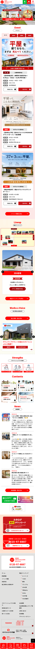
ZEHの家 (24, 587)
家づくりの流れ (6, 613)
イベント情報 (5, 579)
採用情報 (21, 613)
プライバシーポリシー (25, 616)
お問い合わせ (22, 611)
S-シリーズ (25, 576)
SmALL (24, 593)
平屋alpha (25, 590)
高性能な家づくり (6, 608)
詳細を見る (10, 89)
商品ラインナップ (23, 573)
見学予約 (24, 89)
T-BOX (24, 579)
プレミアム (25, 584)
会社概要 (21, 603)
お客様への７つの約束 (7, 611)
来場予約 (4, 581)
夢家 (23, 581)
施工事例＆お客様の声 (7, 584)
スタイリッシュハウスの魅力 (9, 604)
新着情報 (4, 576)
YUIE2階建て (25, 598)
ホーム (3, 573)
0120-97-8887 (17, 564)
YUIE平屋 (24, 596)
